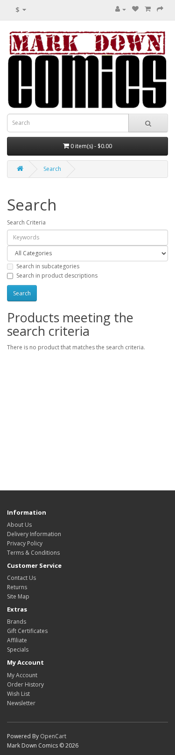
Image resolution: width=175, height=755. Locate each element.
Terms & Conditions (33, 553)
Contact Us (21, 578)
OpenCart (53, 736)
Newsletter (21, 703)
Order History (25, 684)
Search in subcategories (47, 266)
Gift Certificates (27, 631)
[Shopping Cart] (148, 9)
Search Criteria (26, 222)
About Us (19, 525)
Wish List (18, 694)
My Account (22, 675)
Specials (17, 649)
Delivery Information (34, 534)
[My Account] (120, 9)
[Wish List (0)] (135, 9)
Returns (17, 587)
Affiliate (17, 640)
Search (52, 169)
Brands (16, 622)
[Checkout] (160, 9)
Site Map (18, 596)
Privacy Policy (24, 543)
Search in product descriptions (57, 275)
